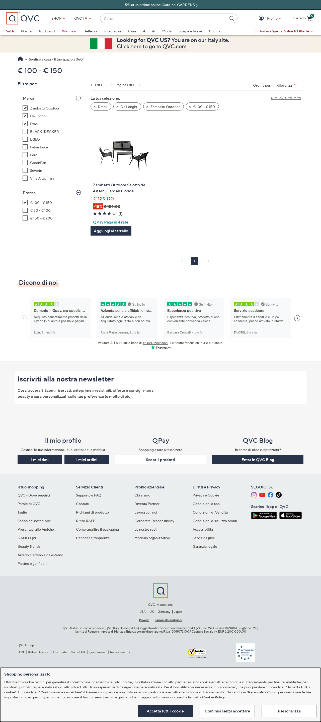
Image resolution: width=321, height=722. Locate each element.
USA (142, 612)
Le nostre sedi (145, 529)
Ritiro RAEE (85, 521)
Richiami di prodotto (92, 512)
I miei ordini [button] (86, 459)
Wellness (69, 31)
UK (151, 612)
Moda (167, 31)
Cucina (214, 31)
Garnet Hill (78, 652)
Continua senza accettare (227, 710)
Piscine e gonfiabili (33, 563)
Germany (164, 612)
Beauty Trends (29, 546)
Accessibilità (203, 529)
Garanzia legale (205, 546)
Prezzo (29, 192)
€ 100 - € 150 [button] (203, 106)
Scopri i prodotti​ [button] (160, 459)
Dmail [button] (102, 106)
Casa (132, 31)
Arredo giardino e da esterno (40, 555)
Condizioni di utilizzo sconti (215, 521)
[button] (262, 18)
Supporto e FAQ (88, 495)
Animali (149, 31)
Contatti (82, 504)
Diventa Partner (146, 504)
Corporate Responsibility (154, 521)
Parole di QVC (29, 504)
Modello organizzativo (152, 538)
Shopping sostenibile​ (34, 521)
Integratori (112, 31)
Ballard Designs (38, 652)
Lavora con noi (145, 512)
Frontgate (60, 652)
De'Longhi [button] (128, 106)
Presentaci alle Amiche (36, 529)
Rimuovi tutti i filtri (286, 98)
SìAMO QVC (28, 538)
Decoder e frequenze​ (93, 538)
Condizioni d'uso (206, 504)
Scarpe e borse (190, 31)
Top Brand (47, 31)
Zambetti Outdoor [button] (165, 106)
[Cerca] (232, 18)
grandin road (98, 652)
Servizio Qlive (204, 538)
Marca (28, 98)
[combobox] (163, 18)
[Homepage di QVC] (20, 60)
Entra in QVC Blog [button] (258, 459)
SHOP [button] (56, 18)
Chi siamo (142, 495)
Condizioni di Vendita (210, 512)
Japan (178, 612)
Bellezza (90, 31)
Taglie (22, 512)
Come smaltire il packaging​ (97, 529)
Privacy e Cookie (206, 495)
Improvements (120, 652)
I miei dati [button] (40, 459)
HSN (21, 652)
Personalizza (289, 710)
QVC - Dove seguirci (34, 495)
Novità (26, 31)
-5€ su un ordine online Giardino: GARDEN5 (159, 5)
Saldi (10, 31)
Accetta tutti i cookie (165, 710)
